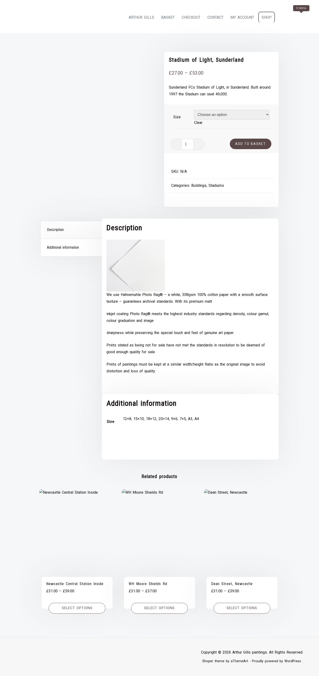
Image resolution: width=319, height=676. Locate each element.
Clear (198, 122)
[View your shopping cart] (292, 17)
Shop (267, 17)
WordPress (292, 661)
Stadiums (216, 185)
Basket (168, 17)
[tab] (72, 230)
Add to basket (250, 144)
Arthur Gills (141, 17)
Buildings (198, 185)
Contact (215, 17)
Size (177, 117)
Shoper (207, 661)
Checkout (191, 17)
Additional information (63, 247)
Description (55, 229)
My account (242, 17)
